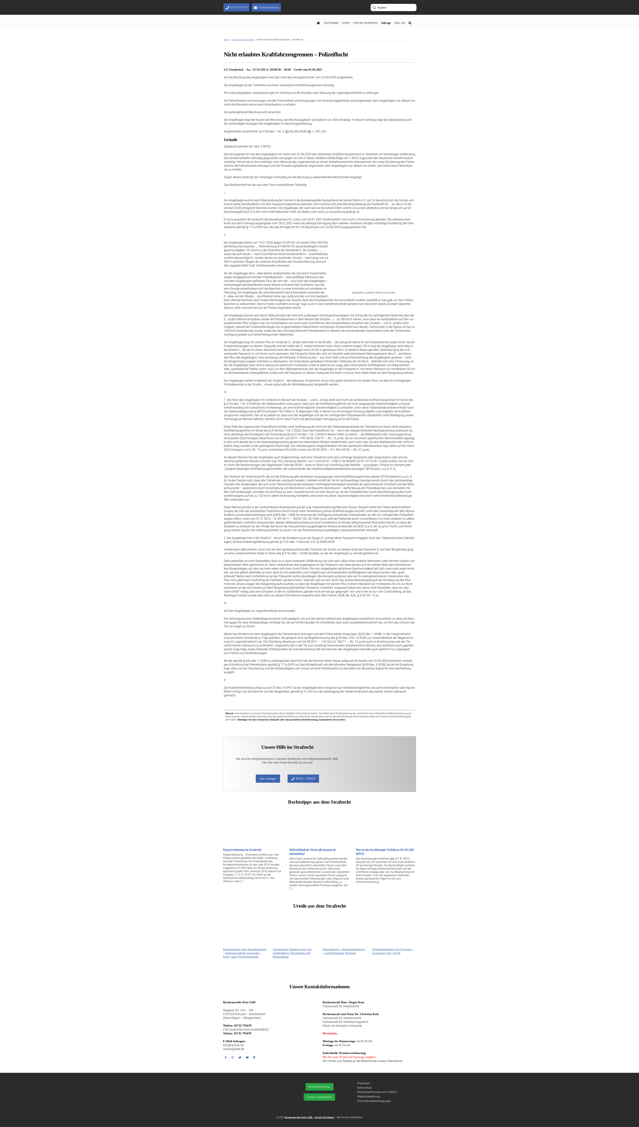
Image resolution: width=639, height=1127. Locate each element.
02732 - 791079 (305, 778)
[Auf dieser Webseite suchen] (411, 22)
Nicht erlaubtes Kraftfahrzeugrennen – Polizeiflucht (286, 54)
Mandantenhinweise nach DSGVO (377, 1092)
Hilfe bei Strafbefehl (365, 22)
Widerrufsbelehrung (368, 1096)
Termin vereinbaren (319, 1097)
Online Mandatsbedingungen (374, 1101)
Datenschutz (364, 1087)
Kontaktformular (319, 1086)
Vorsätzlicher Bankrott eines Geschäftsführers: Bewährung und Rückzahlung (292, 953)
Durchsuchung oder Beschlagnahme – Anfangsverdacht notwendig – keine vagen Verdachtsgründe (244, 953)
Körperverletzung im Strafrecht (242, 849)
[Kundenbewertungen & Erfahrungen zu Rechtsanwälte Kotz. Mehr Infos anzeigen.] (254, 1101)
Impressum (363, 1083)
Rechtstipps (331, 22)
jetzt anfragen (268, 778)
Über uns (399, 22)
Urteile (346, 22)
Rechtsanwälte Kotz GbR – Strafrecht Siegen (309, 1117)
